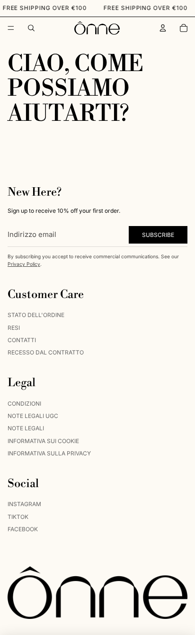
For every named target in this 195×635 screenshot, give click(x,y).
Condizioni (24, 403)
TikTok (18, 516)
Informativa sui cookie (43, 440)
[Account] (162, 28)
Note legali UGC (33, 415)
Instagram (24, 504)
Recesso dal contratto (46, 352)
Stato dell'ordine (36, 314)
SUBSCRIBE (158, 234)
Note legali (26, 428)
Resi (14, 327)
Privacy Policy (24, 264)
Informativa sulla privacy (49, 453)
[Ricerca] (31, 28)
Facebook (23, 529)
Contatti (22, 340)
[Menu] (11, 28)
